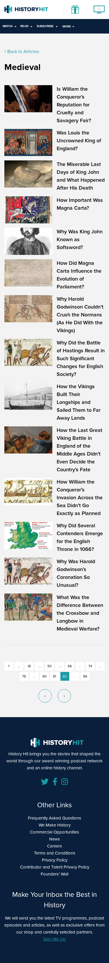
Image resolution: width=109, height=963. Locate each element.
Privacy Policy (54, 860)
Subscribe (45, 26)
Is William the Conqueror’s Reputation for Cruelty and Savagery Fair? (74, 104)
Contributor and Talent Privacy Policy (54, 867)
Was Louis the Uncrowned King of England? (79, 140)
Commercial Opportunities (54, 832)
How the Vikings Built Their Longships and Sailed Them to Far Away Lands (79, 402)
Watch (7, 26)
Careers (54, 846)
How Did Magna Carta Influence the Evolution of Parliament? (79, 274)
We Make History (55, 825)
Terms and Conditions (54, 853)
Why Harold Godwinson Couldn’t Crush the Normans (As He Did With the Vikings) (80, 314)
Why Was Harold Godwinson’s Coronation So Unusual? (76, 573)
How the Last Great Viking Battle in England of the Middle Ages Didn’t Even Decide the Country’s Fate (79, 449)
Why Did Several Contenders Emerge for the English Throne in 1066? (80, 537)
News (54, 839)
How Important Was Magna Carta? (80, 204)
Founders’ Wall (54, 874)
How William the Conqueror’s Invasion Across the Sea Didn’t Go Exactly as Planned (80, 497)
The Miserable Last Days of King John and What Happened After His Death (81, 176)
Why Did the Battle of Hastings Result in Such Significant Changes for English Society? (81, 358)
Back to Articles (22, 51)
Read (24, 26)
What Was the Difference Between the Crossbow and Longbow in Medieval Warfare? (80, 613)
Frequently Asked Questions (54, 818)
